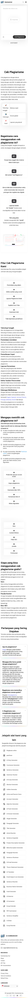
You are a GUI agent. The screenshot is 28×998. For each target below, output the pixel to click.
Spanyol (13, 397)
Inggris (9, 397)
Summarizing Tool (5, 956)
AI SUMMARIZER (11, 936)
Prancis (24, 397)
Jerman (19, 397)
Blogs (2, 958)
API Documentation (6, 965)
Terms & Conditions (6, 976)
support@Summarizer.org (10, 948)
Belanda (8, 399)
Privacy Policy (4, 973)
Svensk (13, 399)
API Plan (3, 963)
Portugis (3, 399)
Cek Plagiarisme (19, 37)
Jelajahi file (3, 37)
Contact (3, 960)
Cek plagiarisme (12, 695)
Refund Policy (4, 978)
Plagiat (4, 649)
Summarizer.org (19, 993)
